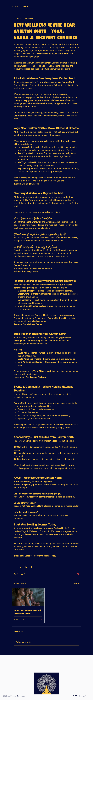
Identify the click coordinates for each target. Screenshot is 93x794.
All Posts (15, 6)
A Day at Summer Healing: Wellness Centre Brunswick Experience (27, 612)
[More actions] (78, 18)
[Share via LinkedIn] (26, 567)
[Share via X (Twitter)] (20, 567)
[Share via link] (31, 567)
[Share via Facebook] (15, 567)
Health (25, 6)
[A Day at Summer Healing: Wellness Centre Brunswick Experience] (28, 597)
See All (76, 583)
